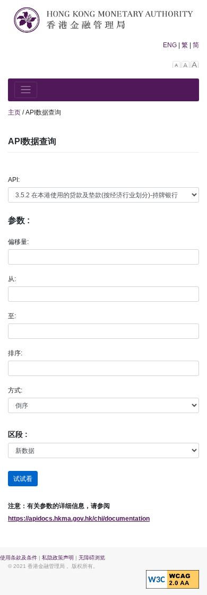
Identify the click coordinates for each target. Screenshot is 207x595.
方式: (15, 390)
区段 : (18, 434)
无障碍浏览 (92, 558)
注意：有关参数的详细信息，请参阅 (59, 506)
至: (12, 316)
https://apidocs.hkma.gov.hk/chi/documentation (79, 518)
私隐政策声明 (58, 558)
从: (12, 279)
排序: (15, 353)
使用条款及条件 (18, 558)
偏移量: (18, 242)
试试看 (22, 479)
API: (14, 179)
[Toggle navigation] (25, 90)
